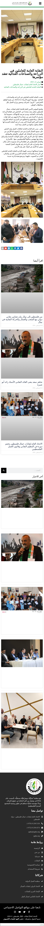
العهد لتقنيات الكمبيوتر (11, 919)
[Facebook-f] (29, 912)
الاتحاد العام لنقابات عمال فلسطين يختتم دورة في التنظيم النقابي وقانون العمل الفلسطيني (23, 446)
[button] (40, 3)
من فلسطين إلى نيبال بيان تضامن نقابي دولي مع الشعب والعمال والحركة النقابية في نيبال (22, 319)
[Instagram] (15, 912)
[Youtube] (20, 912)
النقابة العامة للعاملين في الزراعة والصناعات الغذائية (22, 87)
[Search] (3, 470)
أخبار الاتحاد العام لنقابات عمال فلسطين (27, 84)
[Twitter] (24, 912)
